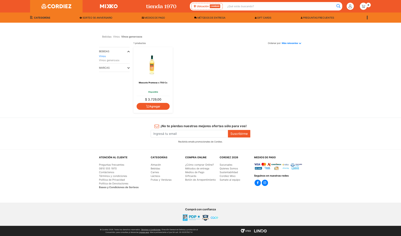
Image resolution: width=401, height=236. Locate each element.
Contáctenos (106, 172)
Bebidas (155, 168)
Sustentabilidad (229, 172)
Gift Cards (264, 17)
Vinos (102, 56)
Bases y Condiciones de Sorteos (119, 187)
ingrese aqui (144, 232)
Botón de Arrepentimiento (200, 179)
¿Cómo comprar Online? (199, 164)
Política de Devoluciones (113, 183)
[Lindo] (260, 231)
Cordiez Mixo (228, 176)
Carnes (155, 172)
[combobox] (284, 6)
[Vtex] (246, 231)
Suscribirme (239, 134)
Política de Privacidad (112, 179)
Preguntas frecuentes (318, 17)
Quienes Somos (229, 168)
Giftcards (190, 176)
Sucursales (226, 164)
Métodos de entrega (211, 17)
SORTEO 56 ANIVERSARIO (97, 17)
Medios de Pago (194, 172)
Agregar (154, 106)
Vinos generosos (109, 60)
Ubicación (208, 6)
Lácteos (155, 176)
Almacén (156, 164)
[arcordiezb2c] (100, 37)
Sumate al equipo (230, 179)
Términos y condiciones (113, 176)
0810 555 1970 (108, 168)
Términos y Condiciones (151, 229)
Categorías (42, 17)
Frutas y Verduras (161, 179)
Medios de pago (154, 17)
